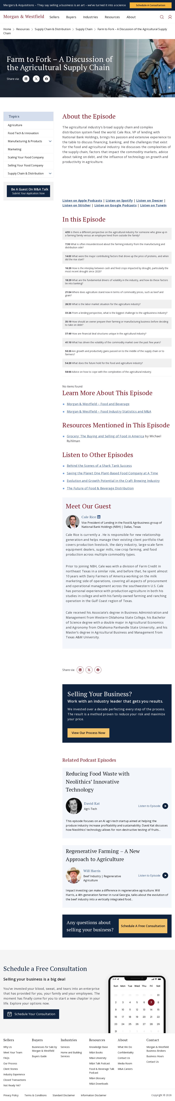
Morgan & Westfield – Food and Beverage (98, 404)
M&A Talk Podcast (99, 1063)
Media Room (125, 1063)
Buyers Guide (39, 1056)
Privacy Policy (10, 1095)
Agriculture (15, 125)
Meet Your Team (12, 1052)
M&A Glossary (97, 1078)
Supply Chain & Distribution (26, 173)
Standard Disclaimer (64, 1095)
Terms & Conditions (35, 1095)
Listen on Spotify (119, 200)
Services (65, 1047)
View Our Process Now (88, 733)
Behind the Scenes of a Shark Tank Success (99, 466)
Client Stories (10, 1068)
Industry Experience (14, 1074)
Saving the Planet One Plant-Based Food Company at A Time (112, 473)
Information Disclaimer (93, 1095)
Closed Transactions (14, 1079)
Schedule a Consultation (150, 5)
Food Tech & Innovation (23, 133)
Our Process (10, 1063)
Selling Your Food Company (25, 165)
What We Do (125, 1047)
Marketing (14, 149)
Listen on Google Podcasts (115, 205)
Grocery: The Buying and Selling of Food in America (105, 436)
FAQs (6, 1058)
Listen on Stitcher (76, 205)
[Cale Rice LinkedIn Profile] (98, 517)
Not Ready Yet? (12, 1085)
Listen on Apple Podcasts (82, 200)
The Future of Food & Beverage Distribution (100, 488)
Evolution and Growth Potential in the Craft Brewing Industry (113, 481)
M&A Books (96, 1052)
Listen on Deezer (149, 200)
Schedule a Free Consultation (143, 926)
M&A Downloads (98, 1083)
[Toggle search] (161, 17)
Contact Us (124, 1058)
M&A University (97, 1058)
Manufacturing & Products (25, 141)
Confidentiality (125, 1052)
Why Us (7, 1047)
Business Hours (155, 1056)
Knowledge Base (98, 1047)
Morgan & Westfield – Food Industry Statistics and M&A (109, 411)
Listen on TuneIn (153, 205)
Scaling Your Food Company (26, 157)
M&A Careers (125, 1068)
